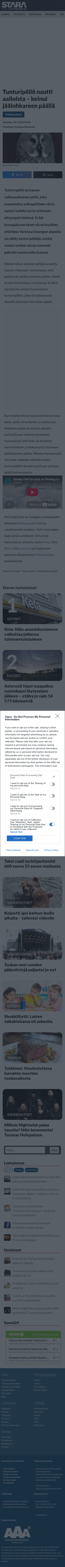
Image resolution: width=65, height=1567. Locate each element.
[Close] (58, 717)
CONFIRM (20, 838)
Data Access (32, 850)
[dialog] (32, 783)
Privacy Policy (51, 850)
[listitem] (32, 776)
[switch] (52, 784)
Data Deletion (13, 850)
